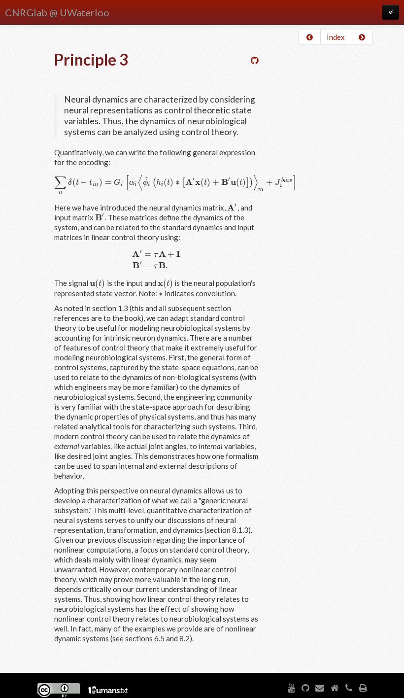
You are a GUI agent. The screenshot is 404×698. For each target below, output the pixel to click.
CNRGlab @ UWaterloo (57, 12)
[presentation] (175, 181)
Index (336, 37)
